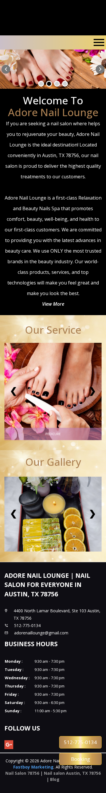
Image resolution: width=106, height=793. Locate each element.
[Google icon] (8, 744)
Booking (80, 759)
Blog (54, 779)
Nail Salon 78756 (22, 773)
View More (53, 304)
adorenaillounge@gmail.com (41, 633)
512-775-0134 (80, 742)
